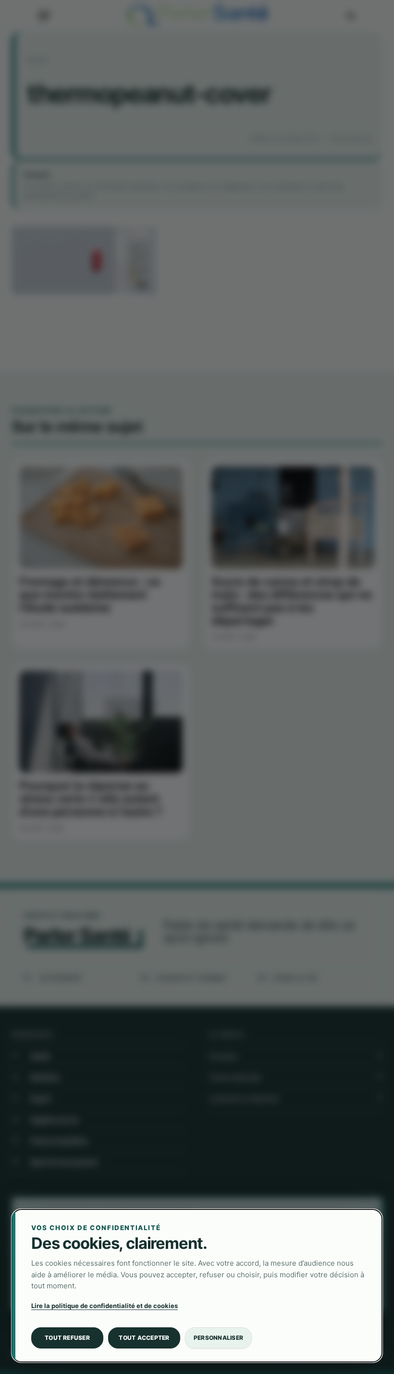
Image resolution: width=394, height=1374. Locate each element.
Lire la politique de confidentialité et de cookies (104, 1306)
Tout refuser (67, 1337)
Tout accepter (144, 1337)
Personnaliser (218, 1337)
